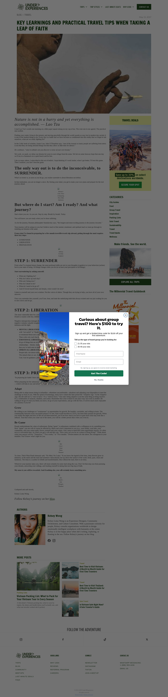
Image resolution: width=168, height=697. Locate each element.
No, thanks (98, 379)
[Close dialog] (126, 315)
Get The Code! (99, 373)
